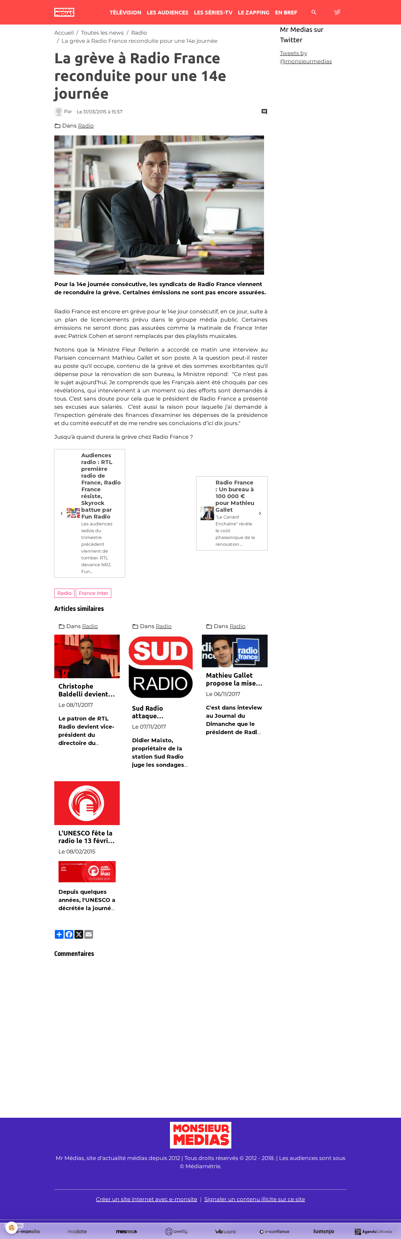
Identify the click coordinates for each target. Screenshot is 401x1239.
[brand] (65, 12)
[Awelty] (175, 1232)
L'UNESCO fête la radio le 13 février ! (86, 837)
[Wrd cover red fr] (87, 871)
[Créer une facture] (225, 1232)
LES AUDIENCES (167, 12)
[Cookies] (11, 1228)
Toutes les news (102, 32)
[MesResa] (126, 1232)
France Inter (93, 593)
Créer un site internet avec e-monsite (146, 1199)
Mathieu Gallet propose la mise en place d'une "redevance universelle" (231, 679)
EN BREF (286, 12)
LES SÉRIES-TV (213, 12)
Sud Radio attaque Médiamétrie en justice (157, 712)
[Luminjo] (323, 1232)
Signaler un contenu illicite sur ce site (254, 1199)
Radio (139, 32)
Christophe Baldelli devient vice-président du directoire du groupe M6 (85, 690)
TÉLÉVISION (125, 12)
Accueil (64, 32)
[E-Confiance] (274, 1232)
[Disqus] (161, 1039)
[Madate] (77, 1232)
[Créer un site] (27, 1232)
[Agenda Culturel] (373, 1232)
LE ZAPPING (254, 12)
